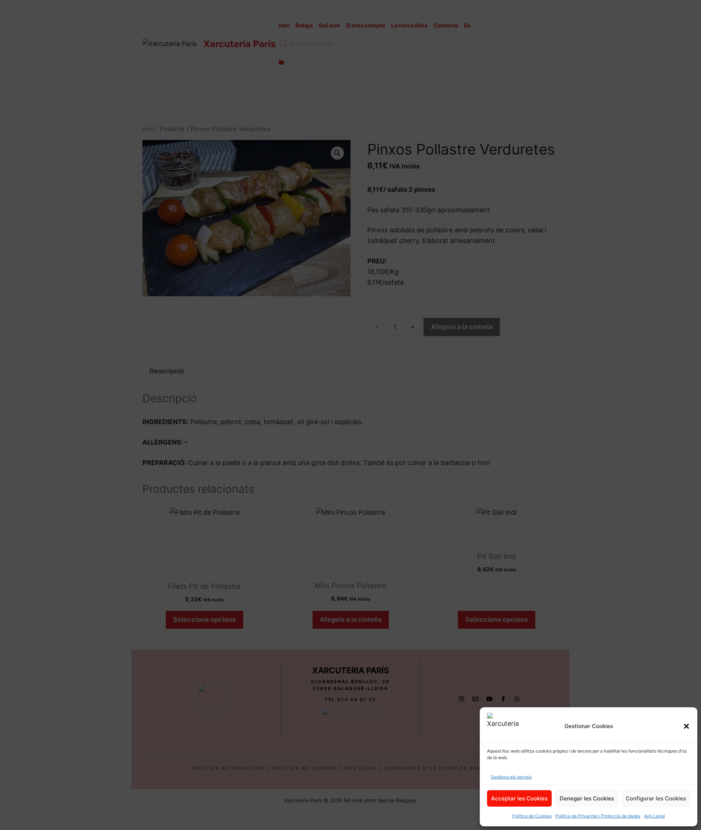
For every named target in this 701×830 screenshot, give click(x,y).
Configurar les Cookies (656, 798)
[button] (686, 726)
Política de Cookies (532, 816)
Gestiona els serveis (511, 777)
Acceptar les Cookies (519, 798)
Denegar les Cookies (587, 798)
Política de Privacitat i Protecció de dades (597, 816)
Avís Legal (654, 816)
